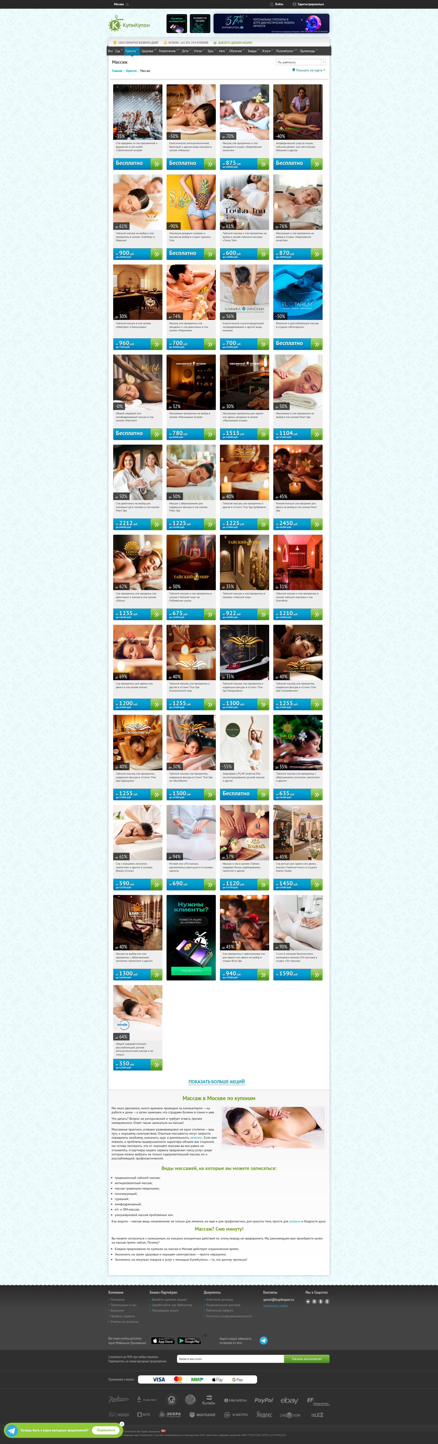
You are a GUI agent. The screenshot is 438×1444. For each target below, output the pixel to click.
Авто (223, 50)
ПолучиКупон (286, 50)
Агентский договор (219, 1299)
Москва (119, 4)
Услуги (268, 50)
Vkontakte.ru (314, 1301)
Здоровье (148, 50)
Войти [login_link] (279, 4)
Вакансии (117, 1310)
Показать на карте (309, 70)
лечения (196, 1137)
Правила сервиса (123, 1316)
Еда (119, 50)
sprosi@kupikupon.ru (278, 1299)
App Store (163, 1340)
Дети (186, 50)
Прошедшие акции (165, 1310)
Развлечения (169, 50)
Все (110, 51)
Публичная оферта (219, 1310)
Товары (254, 50)
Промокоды (309, 50)
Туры (211, 50)
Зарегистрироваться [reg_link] (311, 4)
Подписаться (106, 1430)
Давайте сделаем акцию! (169, 1299)
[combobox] (301, 62)
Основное (118, 1299)
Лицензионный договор (223, 1305)
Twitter (320, 1301)
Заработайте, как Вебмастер (172, 1305)
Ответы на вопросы (124, 1322)
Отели (199, 50)
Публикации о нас (124, 1305)
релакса (294, 1221)
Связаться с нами (275, 1305)
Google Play (189, 1340)
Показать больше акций (217, 1081)
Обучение (237, 50)
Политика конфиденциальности (229, 1316)
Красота (132, 50)
